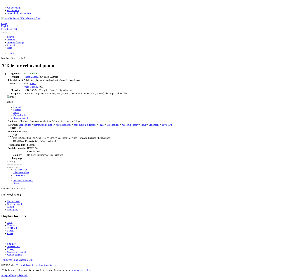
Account (11, 39)
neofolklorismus (63, 125)
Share (16, 183)
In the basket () (9, 29)
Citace (10, 233)
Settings (15, 275)
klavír (101, 125)
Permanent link (21, 172)
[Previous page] (14, 167)
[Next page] (17, 167)
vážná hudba (25, 125)
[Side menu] (2, 32)
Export (10, 207)
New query (12, 209)
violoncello (154, 125)
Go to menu (13, 10)
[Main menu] (5, 32)
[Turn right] (11, 167)
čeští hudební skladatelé (85, 125)
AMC (33, 83)
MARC (11, 230)
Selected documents (23, 180)
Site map (11, 243)
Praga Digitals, (31, 87)
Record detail (13, 201)
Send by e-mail (14, 204)
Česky (4, 23)
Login (10, 53)
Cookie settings (14, 254)
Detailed (11, 225)
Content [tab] (17, 107)
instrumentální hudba (43, 125)
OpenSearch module (17, 252)
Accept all (6, 275)
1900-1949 (167, 125)
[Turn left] (8, 167)
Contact (11, 45)
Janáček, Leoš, (31, 77)
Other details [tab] (19, 115)
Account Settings (15, 42)
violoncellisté (113, 125)
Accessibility (13, 246)
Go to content (13, 7)
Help (9, 47)
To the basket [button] (20, 169)
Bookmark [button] (19, 175)
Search (10, 37)
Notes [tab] (16, 112)
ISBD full (12, 228)
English (5, 26)
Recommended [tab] (20, 118)
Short (9, 222)
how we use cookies (81, 270)
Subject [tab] (17, 109)
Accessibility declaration (19, 13)
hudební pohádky (130, 125)
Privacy (11, 249)
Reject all (23, 275)
